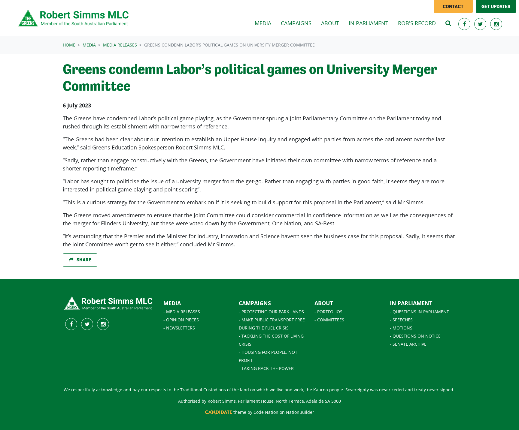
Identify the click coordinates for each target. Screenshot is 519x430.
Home (69, 45)
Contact (453, 6)
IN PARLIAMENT (411, 303)
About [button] (330, 23)
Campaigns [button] (296, 23)
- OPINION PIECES (181, 320)
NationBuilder (300, 412)
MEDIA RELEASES (120, 45)
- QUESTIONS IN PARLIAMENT (419, 311)
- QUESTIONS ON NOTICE (415, 336)
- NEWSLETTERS (179, 328)
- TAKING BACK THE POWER (266, 368)
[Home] (74, 18)
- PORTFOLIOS (328, 311)
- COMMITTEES (329, 320)
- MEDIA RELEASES (181, 311)
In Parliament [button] (368, 23)
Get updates (495, 6)
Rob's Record (417, 23)
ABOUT (323, 303)
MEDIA (172, 303)
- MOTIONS (401, 328)
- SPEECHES (401, 320)
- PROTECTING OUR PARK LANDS (271, 311)
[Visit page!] (465, 24)
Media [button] (265, 23)
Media (89, 45)
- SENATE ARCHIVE (408, 344)
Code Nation (265, 412)
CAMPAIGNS (255, 303)
